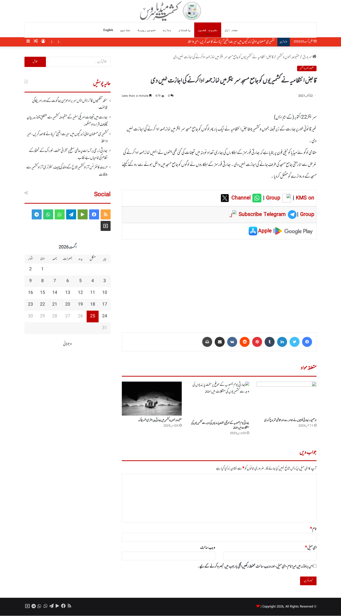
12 (80, 293)
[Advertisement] (219, 282)
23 (30, 304)
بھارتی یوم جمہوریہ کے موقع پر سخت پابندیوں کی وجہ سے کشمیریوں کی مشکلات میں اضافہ (220, 425)
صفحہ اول (231, 30)
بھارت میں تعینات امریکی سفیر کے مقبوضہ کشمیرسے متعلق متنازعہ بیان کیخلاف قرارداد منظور (67, 120)
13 (67, 293)
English (108, 30)
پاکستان (184, 30)
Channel (241, 198)
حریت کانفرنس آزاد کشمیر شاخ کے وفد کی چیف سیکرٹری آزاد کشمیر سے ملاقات (67, 170)
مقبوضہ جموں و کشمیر (288, 57)
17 (104, 304)
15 (42, 293)
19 (80, 304)
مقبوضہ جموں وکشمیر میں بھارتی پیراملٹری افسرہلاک (160, 420)
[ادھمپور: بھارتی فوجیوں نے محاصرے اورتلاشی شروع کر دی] (287, 398)
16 (30, 293)
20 (67, 304)
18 (92, 304)
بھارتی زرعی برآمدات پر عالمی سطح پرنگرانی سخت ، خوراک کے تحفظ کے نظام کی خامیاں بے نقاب (68, 154)
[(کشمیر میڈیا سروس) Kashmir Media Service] (170, 11)
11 (92, 293)
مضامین (125, 30)
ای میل (311, 548)
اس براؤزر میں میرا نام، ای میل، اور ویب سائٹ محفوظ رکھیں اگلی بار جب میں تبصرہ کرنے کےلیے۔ (255, 566)
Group (272, 198)
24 (104, 316)
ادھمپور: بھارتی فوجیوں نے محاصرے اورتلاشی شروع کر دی (290, 420)
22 (42, 304)
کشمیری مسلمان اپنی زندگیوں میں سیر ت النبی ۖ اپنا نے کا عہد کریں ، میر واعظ (231, 41)
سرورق (307, 57)
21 (54, 304)
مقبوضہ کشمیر (208, 30)
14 (54, 293)
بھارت (167, 30)
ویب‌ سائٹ (207, 548)
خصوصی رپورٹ (147, 30)
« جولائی (67, 344)
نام (313, 529)
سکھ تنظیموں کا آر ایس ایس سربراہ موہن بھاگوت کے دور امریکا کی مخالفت (70, 104)
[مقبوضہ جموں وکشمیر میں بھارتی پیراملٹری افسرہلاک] (152, 398)
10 (104, 293)
